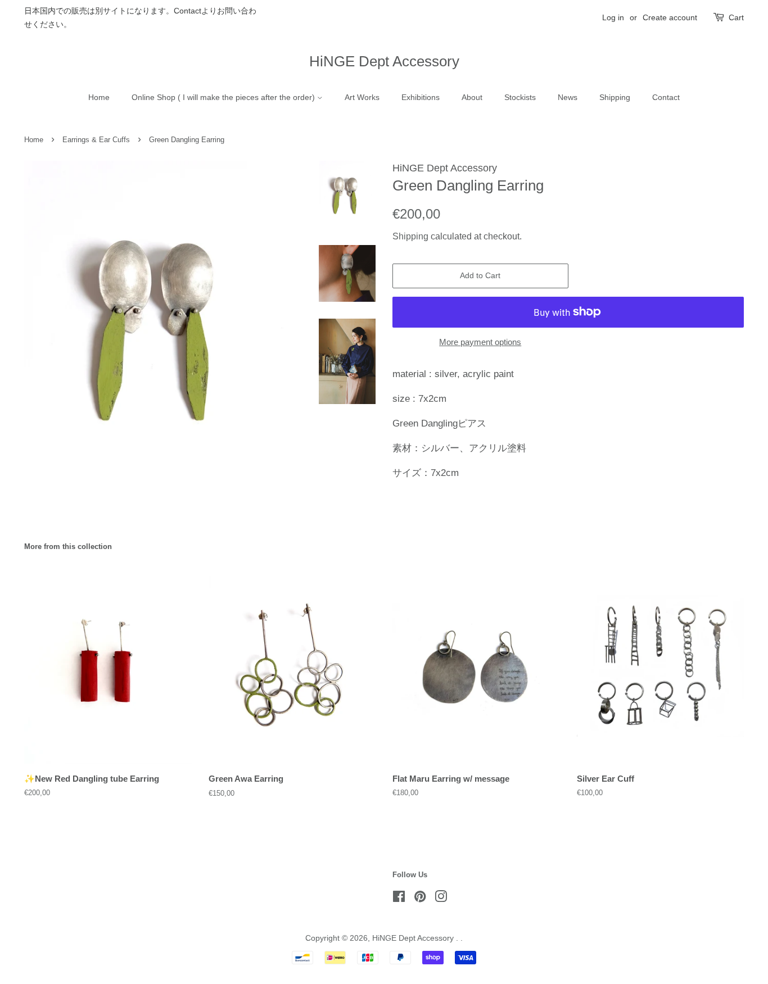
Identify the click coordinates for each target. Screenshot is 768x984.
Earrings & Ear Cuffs (96, 139)
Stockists (520, 97)
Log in (613, 17)
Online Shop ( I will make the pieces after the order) (224, 97)
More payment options (480, 342)
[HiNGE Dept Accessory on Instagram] (441, 898)
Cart (736, 17)
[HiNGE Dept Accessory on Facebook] (398, 898)
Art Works (362, 97)
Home (99, 97)
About (472, 97)
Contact (666, 97)
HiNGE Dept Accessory (384, 61)
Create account (670, 17)
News (567, 97)
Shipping (614, 97)
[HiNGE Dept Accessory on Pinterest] (420, 898)
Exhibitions (420, 97)
